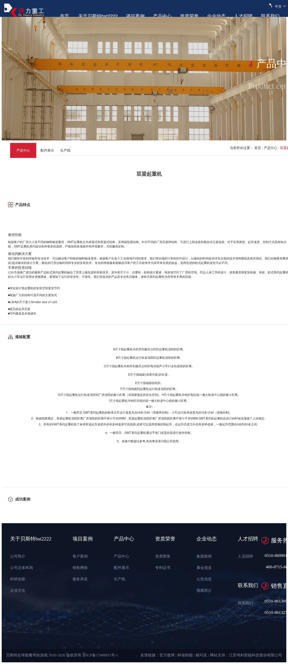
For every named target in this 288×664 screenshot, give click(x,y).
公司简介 (17, 556)
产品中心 (162, 15)
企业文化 (17, 591)
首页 (64, 15)
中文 (278, 6)
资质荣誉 (189, 15)
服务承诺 (80, 579)
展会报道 (204, 568)
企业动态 (216, 15)
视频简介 (204, 591)
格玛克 (201, 655)
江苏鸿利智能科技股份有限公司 (255, 655)
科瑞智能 (185, 655)
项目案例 (135, 15)
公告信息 (204, 579)
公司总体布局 (21, 568)
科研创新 (17, 579)
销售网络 (80, 568)
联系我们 (270, 15)
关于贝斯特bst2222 (98, 15)
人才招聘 (243, 15)
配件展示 (47, 150)
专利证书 (162, 568)
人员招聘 (245, 556)
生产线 (65, 150)
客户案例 (80, 556)
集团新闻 (204, 556)
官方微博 (167, 655)
